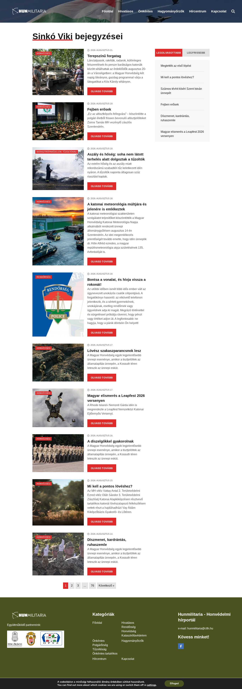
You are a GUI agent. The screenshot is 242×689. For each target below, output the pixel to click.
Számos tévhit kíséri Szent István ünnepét (181, 90)
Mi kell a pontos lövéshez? (109, 486)
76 (92, 585)
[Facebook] (181, 646)
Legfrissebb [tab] (196, 52)
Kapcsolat (128, 658)
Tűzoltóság (70, 152)
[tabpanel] (182, 101)
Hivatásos (128, 622)
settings (151, 685)
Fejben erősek (99, 109)
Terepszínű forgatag (104, 56)
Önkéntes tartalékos (104, 653)
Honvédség (43, 53)
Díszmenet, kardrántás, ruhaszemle (175, 118)
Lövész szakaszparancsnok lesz (114, 351)
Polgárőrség (100, 645)
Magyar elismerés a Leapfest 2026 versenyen (182, 133)
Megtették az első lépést (176, 65)
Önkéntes (98, 640)
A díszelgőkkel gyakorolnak (110, 441)
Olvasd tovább (102, 91)
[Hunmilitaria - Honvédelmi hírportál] (28, 11)
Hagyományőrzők (133, 640)
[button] (233, 11)
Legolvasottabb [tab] (168, 52)
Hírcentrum (99, 658)
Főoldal (97, 622)
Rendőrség (43, 277)
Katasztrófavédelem (49, 152)
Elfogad (174, 683)
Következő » (106, 585)
